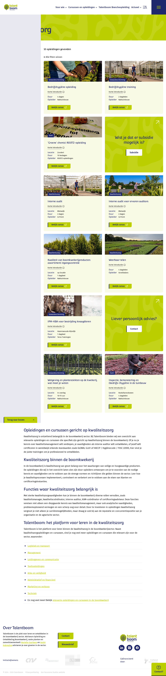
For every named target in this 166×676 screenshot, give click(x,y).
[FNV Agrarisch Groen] (51, 660)
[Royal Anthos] (93, 660)
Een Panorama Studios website (53, 672)
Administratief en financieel (41, 579)
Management (34, 552)
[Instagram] (129, 648)
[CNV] (31, 660)
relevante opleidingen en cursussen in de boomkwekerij (81, 600)
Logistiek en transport (39, 546)
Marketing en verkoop (39, 586)
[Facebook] (137, 648)
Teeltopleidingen (36, 566)
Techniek (32, 593)
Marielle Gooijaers (29, 642)
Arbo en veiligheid (37, 573)
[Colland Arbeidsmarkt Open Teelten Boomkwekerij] (151, 660)
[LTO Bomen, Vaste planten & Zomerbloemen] (72, 660)
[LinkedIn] (122, 648)
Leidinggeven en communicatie (43, 559)
